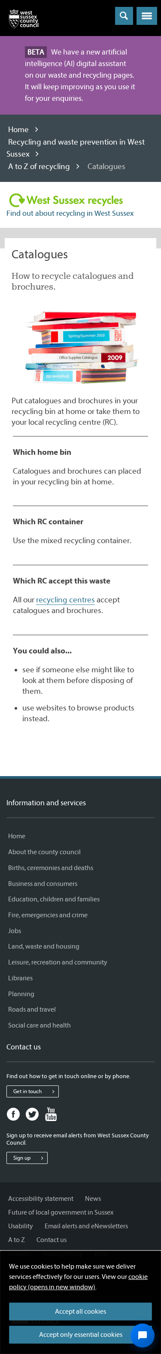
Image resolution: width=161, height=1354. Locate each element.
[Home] (23, 20)
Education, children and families (54, 899)
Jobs (14, 931)
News (93, 1199)
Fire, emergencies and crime (48, 915)
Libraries (20, 978)
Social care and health (39, 1025)
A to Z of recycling (39, 166)
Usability (20, 1226)
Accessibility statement (40, 1199)
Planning (21, 994)
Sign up (21, 1158)
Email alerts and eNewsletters (86, 1226)
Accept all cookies (80, 1311)
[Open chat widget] (143, 1336)
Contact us (51, 1240)
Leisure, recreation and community (57, 962)
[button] (147, 16)
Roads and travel (32, 1009)
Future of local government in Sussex (60, 1212)
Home (18, 129)
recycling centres (65, 599)
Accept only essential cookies (80, 1335)
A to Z (16, 1240)
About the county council (44, 852)
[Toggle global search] (124, 16)
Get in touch (27, 1091)
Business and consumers (42, 884)
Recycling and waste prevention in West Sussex (75, 148)
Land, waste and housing (43, 946)
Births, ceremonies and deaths (50, 868)
